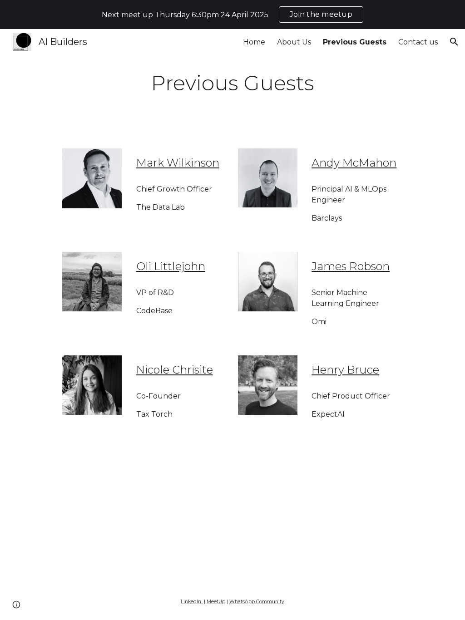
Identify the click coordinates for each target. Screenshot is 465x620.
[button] (454, 42)
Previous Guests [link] (354, 42)
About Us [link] (294, 42)
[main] (232, 83)
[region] (232, 14)
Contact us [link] (418, 42)
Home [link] (254, 42)
